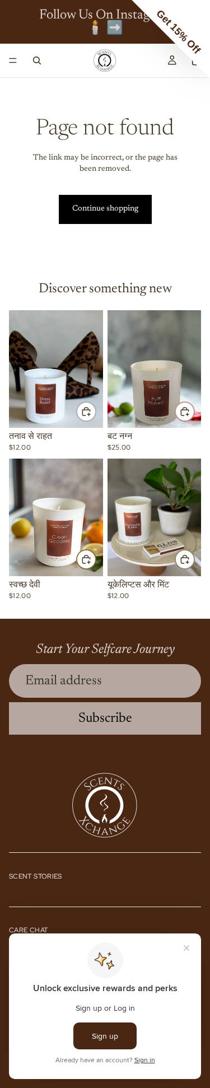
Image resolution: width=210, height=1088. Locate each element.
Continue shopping (105, 209)
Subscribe (105, 718)
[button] (171, 39)
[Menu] (13, 60)
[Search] (37, 60)
